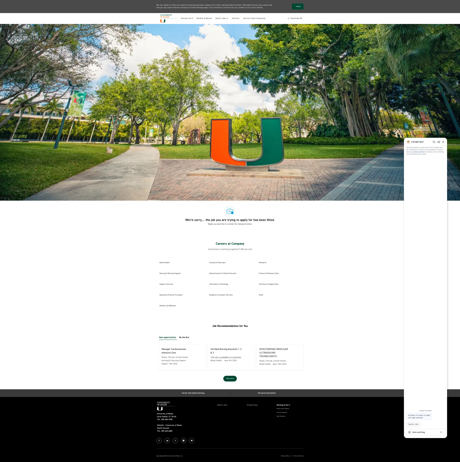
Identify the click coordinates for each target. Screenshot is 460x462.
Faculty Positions (282, 412)
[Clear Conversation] (434, 141)
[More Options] (409, 432)
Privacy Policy (252, 405)
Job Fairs (235, 18)
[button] (230, 379)
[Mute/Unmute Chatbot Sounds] (438, 142)
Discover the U (187, 18)
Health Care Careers (283, 408)
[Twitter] (175, 440)
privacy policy (418, 152)
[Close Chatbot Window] (443, 141)
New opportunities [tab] (167, 337)
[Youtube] (191, 440)
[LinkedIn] (167, 440)
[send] (441, 432)
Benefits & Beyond (204, 18)
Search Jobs (222, 405)
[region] (425, 287)
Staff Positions (281, 416)
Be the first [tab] (184, 337)
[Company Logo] (167, 18)
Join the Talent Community (254, 18)
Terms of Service (298, 456)
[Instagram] (183, 440)
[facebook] (159, 440)
